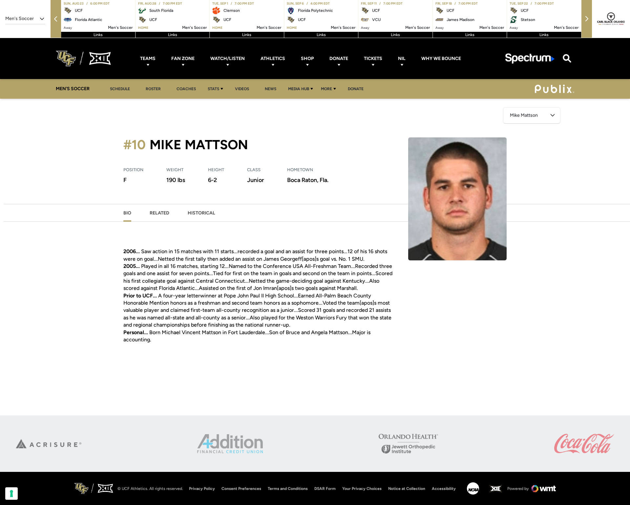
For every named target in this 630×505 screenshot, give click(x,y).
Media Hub (298, 89)
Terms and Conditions (288, 488)
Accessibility (444, 488)
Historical (201, 213)
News (270, 89)
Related (159, 213)
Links (98, 34)
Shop (307, 58)
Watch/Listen (227, 58)
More (326, 89)
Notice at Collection (406, 488)
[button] (56, 19)
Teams (148, 58)
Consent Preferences (241, 488)
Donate (338, 58)
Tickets (373, 58)
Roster (153, 89)
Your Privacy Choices (362, 488)
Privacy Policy (202, 488)
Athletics (273, 58)
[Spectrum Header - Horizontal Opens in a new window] (530, 58)
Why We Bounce (441, 58)
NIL (402, 58)
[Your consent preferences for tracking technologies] (11, 493)
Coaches (186, 89)
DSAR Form (325, 488)
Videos (242, 89)
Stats (213, 89)
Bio (127, 213)
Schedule (120, 89)
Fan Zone (183, 58)
